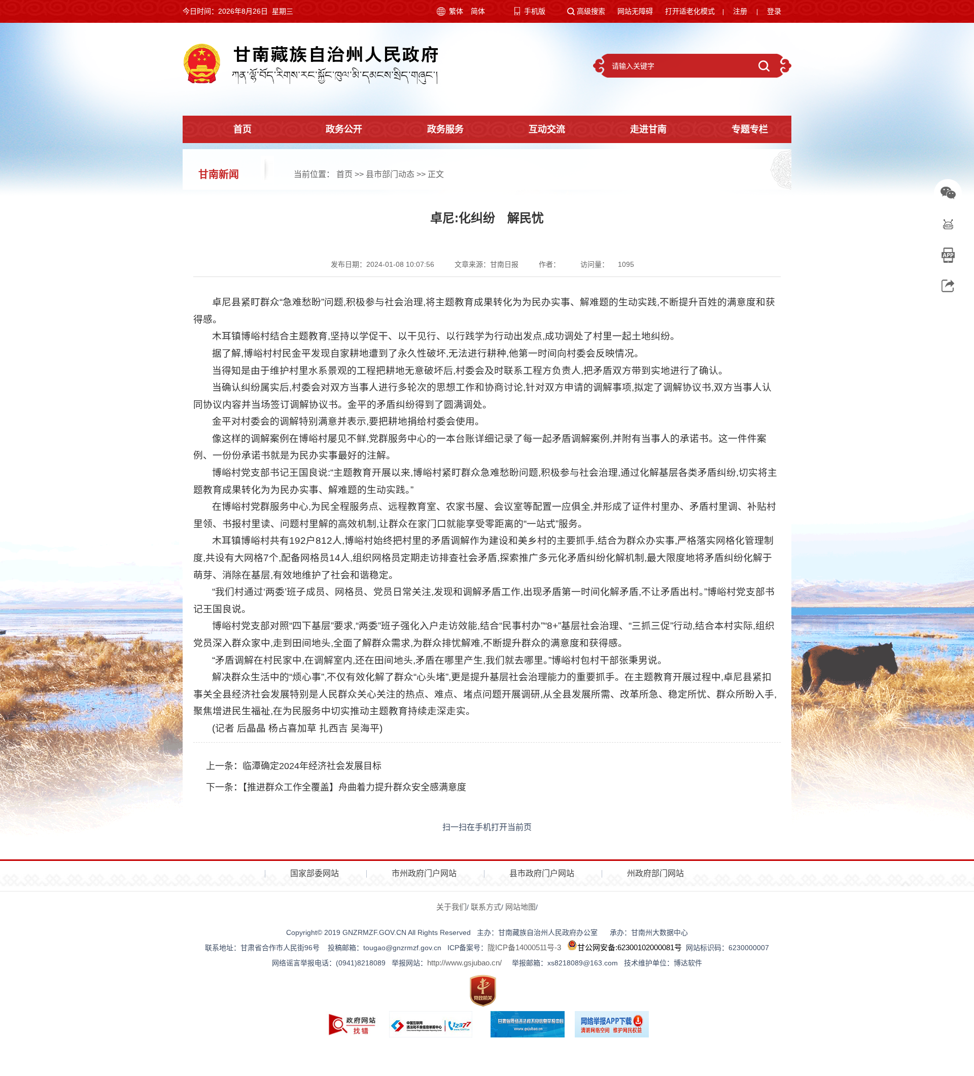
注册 (740, 11)
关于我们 (451, 907)
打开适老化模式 (690, 11)
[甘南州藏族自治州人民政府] (310, 63)
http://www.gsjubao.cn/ (464, 962)
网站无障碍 (635, 11)
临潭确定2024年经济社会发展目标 (311, 766)
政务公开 (344, 129)
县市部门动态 (390, 174)
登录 (774, 11)
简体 (478, 11)
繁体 (456, 11)
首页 (242, 129)
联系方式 (486, 907)
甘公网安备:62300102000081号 (629, 947)
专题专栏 (750, 129)
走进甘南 (648, 129)
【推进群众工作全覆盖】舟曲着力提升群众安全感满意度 (354, 787)
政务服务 (445, 129)
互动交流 (547, 129)
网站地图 (520, 907)
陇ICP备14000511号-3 (524, 947)
